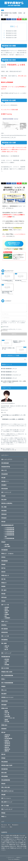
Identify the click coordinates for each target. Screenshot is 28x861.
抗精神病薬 (15, 716)
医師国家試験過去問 (14, 525)
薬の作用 (14, 708)
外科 (14, 754)
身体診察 (14, 488)
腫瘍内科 (15, 750)
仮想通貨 (14, 776)
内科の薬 (15, 712)
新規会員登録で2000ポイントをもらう (14, 243)
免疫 (14, 521)
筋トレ (14, 816)
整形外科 (15, 610)
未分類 (14, 772)
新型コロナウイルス (14, 697)
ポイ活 (14, 470)
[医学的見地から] (14, 6)
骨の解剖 (15, 544)
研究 (14, 571)
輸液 (14, 564)
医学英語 (15, 659)
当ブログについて (11, 857)
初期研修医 (14, 463)
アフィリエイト (14, 798)
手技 (14, 568)
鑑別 (14, 686)
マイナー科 (14, 604)
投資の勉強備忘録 (7, 368)
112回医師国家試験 (15, 531)
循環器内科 (15, 742)
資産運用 (14, 474)
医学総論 (15, 664)
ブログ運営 (14, 805)
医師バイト (14, 481)
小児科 (15, 647)
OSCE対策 (14, 668)
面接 (14, 593)
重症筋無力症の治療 (11, 37)
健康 (14, 496)
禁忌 (14, 557)
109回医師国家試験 (14, 675)
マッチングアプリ (14, 459)
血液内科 (15, 740)
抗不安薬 (15, 721)
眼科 (15, 616)
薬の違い (14, 725)
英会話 (14, 597)
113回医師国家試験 (15, 529)
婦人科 (15, 649)
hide (16, 26)
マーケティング (14, 492)
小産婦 (14, 643)
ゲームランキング (14, 809)
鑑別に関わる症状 (14, 671)
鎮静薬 (15, 719)
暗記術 (14, 514)
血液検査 (14, 761)
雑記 (14, 813)
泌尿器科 (15, 607)
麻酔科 (14, 485)
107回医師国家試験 (14, 682)
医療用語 (14, 769)
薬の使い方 (14, 575)
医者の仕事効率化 (14, 503)
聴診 (14, 758)
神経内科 (15, 747)
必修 (2, 10)
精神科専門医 (14, 466)
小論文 (14, 590)
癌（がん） (14, 621)
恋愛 (14, 477)
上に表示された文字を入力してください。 (12, 329)
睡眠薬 (15, 711)
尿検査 (14, 510)
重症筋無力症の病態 (11, 31)
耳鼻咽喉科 (15, 617)
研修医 (14, 704)
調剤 (14, 586)
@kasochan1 (4, 410)
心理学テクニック (14, 802)
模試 (15, 536)
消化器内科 (15, 743)
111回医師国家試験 (15, 533)
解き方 (14, 582)
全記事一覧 (18, 857)
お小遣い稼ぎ (14, 787)
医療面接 (14, 560)
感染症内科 (15, 745)
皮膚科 (15, 612)
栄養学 (14, 693)
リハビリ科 (14, 636)
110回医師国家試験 (15, 534)
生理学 (14, 499)
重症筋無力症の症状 (11, 33)
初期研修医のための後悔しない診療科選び (13, 419)
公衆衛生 (15, 661)
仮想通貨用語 (14, 780)
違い (14, 679)
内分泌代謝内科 (15, 738)
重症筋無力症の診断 (11, 35)
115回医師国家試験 (15, 527)
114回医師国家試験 (15, 538)
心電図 (14, 507)
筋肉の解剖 (15, 546)
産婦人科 (15, 646)
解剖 (14, 542)
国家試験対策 (14, 656)
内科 (14, 732)
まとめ (14, 690)
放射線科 (15, 614)
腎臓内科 (15, 736)
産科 (14, 601)
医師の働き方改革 (14, 765)
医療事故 (14, 639)
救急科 (14, 518)
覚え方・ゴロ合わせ (14, 553)
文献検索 (14, 628)
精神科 (15, 609)
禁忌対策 (14, 632)
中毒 (14, 579)
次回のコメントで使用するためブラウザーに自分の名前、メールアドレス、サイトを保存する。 (13, 323)
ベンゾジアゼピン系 (15, 718)
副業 (14, 794)
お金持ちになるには (14, 791)
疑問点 (14, 625)
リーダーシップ (14, 653)
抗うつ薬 (15, 714)
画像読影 (14, 549)
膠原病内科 (15, 749)
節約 (14, 783)
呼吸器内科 (15, 735)
